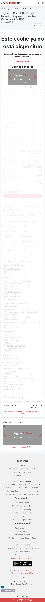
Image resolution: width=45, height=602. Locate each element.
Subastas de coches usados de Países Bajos (22, 494)
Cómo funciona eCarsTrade (22, 506)
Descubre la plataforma (22, 519)
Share (38, 25)
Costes (22, 541)
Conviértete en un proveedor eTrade (22, 548)
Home (22, 465)
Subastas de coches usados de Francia (22, 491)
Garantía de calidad (22, 476)
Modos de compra (22, 535)
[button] (10, 77)
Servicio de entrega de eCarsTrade (22, 538)
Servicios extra (22, 531)
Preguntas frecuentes (22, 509)
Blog (22, 516)
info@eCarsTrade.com (25, 584)
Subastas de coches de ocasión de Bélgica (22, 484)
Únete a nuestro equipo (22, 513)
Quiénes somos (22, 503)
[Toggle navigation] (42, 3)
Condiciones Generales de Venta (22, 469)
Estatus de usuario (22, 545)
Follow (8, 587)
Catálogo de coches (23, 528)
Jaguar (9, 9)
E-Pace (17, 9)
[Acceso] (39, 3)
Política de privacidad (22, 472)
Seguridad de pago (22, 555)
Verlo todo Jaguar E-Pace (22, 87)
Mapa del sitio (22, 597)
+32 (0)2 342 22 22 (24, 581)
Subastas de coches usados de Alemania (22, 487)
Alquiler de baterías (22, 551)
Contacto (22, 577)
